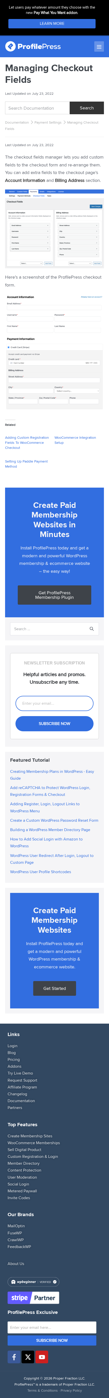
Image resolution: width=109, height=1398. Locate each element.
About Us (16, 1264)
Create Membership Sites (30, 1136)
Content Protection (24, 1170)
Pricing (14, 1059)
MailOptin (16, 1226)
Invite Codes (19, 1198)
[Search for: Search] (54, 628)
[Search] (91, 629)
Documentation (17, 122)
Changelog (17, 1094)
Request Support (22, 1080)
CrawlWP (16, 1240)
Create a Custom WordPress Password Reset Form (54, 820)
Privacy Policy (71, 1390)
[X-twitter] (28, 1357)
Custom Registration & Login (33, 1156)
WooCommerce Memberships (34, 1143)
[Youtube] (41, 1357)
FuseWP (15, 1233)
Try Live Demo (20, 1073)
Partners (15, 1107)
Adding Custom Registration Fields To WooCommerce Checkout (27, 442)
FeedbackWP (19, 1247)
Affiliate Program (22, 1087)
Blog (12, 1053)
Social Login (18, 1184)
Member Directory (24, 1163)
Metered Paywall (22, 1191)
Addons (14, 1066)
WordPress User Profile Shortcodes (40, 872)
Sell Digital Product (24, 1150)
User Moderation (22, 1177)
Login (12, 1046)
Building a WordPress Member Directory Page (50, 830)
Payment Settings (48, 122)
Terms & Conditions (42, 1390)
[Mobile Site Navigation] (99, 46)
